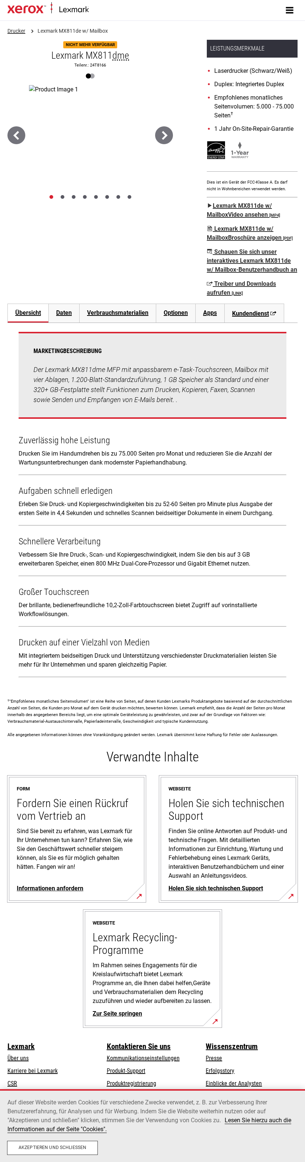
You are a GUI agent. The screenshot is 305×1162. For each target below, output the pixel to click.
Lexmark (21, 1046)
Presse (214, 1058)
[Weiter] (164, 135)
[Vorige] (16, 135)
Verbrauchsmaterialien (117, 312)
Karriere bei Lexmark (32, 1070)
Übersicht (28, 312)
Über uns (18, 1058)
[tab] (51, 197)
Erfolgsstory (220, 1070)
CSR (12, 1083)
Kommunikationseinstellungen (143, 1058)
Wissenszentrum (232, 1046)
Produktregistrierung (131, 1083)
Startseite (98, 10)
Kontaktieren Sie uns (139, 1046)
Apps (210, 312)
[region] (152, 1125)
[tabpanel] (152, 506)
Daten (64, 312)
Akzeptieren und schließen (52, 1147)
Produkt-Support (126, 1070)
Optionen (176, 312)
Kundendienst (250, 313)
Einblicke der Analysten (234, 1083)
